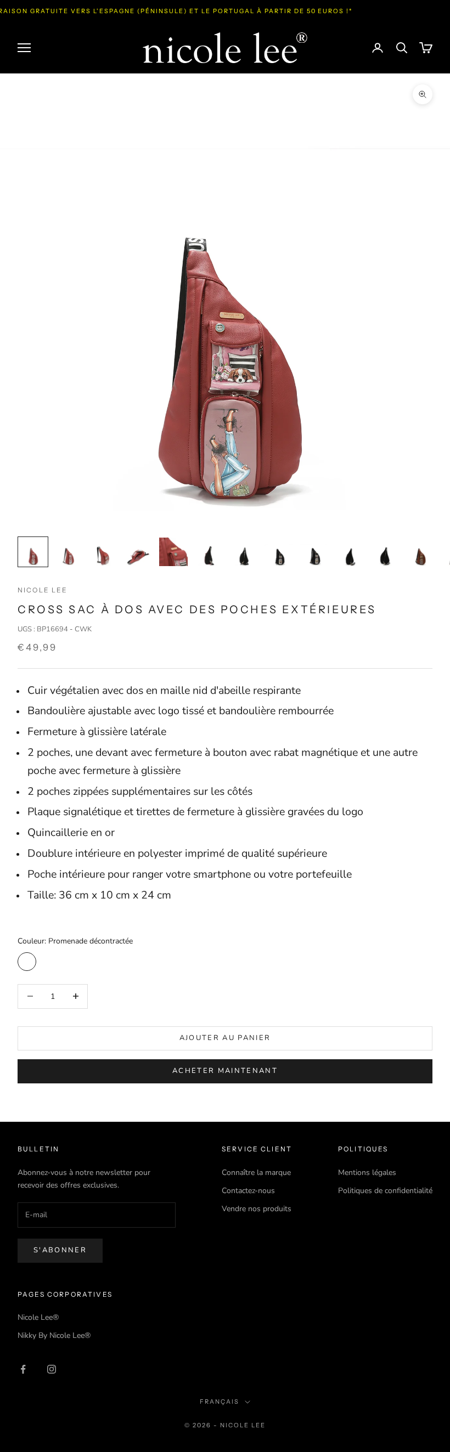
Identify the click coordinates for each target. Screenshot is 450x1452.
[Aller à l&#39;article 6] (208, 551)
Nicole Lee (43, 590)
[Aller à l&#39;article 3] (103, 551)
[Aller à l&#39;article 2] (68, 551)
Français (219, 1401)
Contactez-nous (248, 1190)
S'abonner (60, 1250)
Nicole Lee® (38, 1317)
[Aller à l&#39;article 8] (278, 551)
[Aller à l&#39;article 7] (243, 551)
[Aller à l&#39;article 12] (419, 551)
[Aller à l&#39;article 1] (33, 551)
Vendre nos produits (256, 1209)
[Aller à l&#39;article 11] (384, 551)
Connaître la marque (256, 1172)
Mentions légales (367, 1172)
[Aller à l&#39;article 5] (173, 551)
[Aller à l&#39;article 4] (138, 551)
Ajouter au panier (225, 1038)
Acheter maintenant (225, 1071)
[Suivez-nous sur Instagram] (51, 1369)
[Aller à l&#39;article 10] (349, 551)
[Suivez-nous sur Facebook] (23, 1369)
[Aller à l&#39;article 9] (314, 551)
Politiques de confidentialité (385, 1190)
